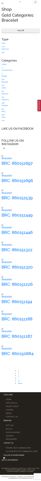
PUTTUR (9, 425)
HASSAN (9, 436)
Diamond (5, 49)
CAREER (9, 410)
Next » (20, 383)
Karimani (5, 94)
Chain (4, 88)
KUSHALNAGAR (13, 432)
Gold (3, 43)
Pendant (5, 105)
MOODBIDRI (11, 439)
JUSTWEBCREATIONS (25, 478)
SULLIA (9, 429)
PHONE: (18, 448)
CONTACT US (12, 417)
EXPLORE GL (11, 403)
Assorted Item (7, 70)
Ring (3, 111)
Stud (3, 117)
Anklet (4, 64)
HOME (8, 399)
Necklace (5, 100)
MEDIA (9, 413)
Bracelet (5, 82)
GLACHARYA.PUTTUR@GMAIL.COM (21, 451)
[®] (2, 3)
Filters (19, 30)
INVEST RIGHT (12, 406)
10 (19, 381)
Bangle (4, 76)
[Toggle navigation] (35, 2)
